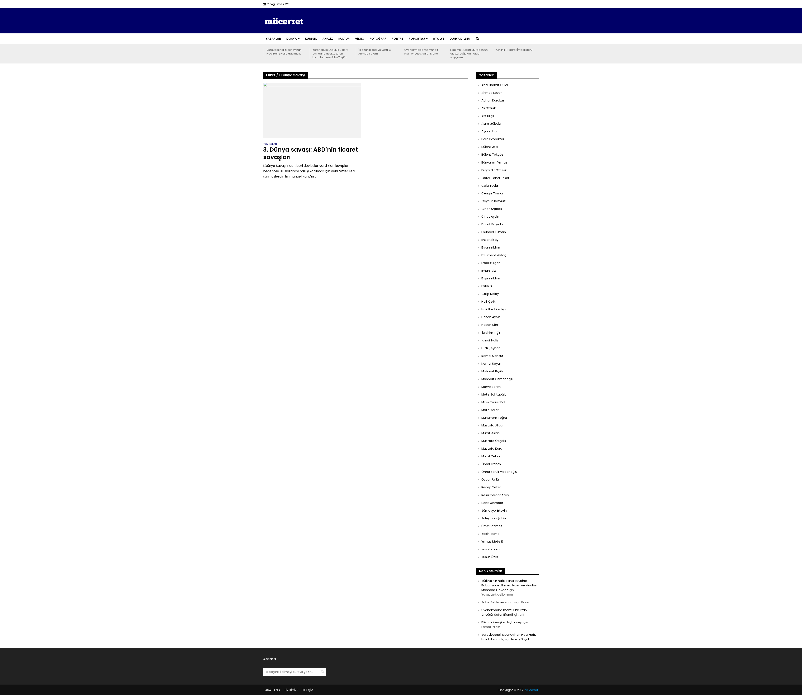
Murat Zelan (490, 456)
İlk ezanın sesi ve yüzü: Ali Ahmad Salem (375, 52)
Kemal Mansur (492, 356)
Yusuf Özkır (489, 557)
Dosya (291, 39)
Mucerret (531, 690)
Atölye (438, 39)
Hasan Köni (490, 324)
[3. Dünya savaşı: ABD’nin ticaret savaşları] (312, 110)
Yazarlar (273, 39)
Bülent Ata (489, 147)
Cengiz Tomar (492, 193)
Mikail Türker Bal (493, 402)
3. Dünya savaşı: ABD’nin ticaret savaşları (310, 153)
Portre (397, 39)
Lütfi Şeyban (490, 348)
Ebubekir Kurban (493, 232)
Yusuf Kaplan (491, 549)
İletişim (307, 690)
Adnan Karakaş (493, 100)
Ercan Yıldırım (491, 247)
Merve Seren (491, 386)
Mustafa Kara (491, 448)
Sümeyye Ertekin (494, 510)
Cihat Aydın (490, 216)
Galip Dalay (490, 294)
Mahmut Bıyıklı (492, 371)
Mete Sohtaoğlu (493, 394)
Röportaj (417, 39)
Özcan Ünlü (490, 479)
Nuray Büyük (520, 639)
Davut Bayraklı (492, 224)
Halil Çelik (488, 301)
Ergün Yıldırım (491, 278)
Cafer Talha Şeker (495, 178)
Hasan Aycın (490, 317)
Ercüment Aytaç (493, 255)
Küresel (311, 39)
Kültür (344, 39)
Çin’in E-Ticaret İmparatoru (514, 50)
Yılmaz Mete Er (492, 541)
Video (359, 39)
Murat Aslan (490, 433)
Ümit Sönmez (491, 526)
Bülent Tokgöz (492, 154)
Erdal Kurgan (490, 263)
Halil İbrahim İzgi (493, 309)
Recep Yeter (491, 487)
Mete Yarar (490, 410)
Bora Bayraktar (492, 139)
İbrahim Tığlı (490, 332)
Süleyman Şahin (493, 518)
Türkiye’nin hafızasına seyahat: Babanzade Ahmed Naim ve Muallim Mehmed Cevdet (509, 585)
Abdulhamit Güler (494, 85)
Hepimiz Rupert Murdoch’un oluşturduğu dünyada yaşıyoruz (469, 53)
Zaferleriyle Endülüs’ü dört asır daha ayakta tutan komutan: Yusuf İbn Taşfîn (330, 53)
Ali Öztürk (488, 108)
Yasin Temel (490, 533)
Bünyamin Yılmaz (494, 162)
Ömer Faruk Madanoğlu (499, 471)
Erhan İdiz (488, 270)
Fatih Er (486, 286)
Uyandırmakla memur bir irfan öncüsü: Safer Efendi (421, 52)
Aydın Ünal (489, 131)
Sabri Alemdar (492, 503)
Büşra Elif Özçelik (493, 170)
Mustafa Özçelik (493, 441)
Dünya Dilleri (460, 39)
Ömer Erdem (491, 464)
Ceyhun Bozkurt (493, 201)
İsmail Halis (489, 340)
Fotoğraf (378, 39)
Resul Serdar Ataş (495, 495)
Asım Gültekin (491, 123)
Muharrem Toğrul (494, 417)
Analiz (327, 39)
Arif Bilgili (487, 116)
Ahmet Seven (492, 92)
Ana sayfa (272, 690)
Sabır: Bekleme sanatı (498, 602)
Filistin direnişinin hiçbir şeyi (501, 622)
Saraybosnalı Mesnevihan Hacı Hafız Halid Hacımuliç (284, 52)
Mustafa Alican (492, 425)
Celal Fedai (490, 185)
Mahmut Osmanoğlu (497, 379)
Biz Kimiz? (291, 690)
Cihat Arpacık (491, 209)
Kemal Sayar (491, 363)
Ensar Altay (489, 239)
